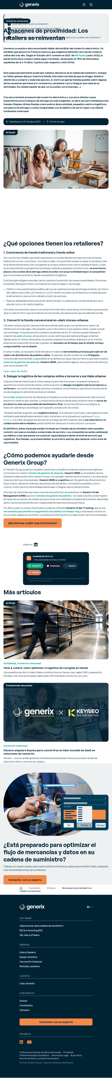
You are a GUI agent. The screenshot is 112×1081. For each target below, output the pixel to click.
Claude (35, 572)
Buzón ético (76, 1055)
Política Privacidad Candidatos (34, 1055)
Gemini (72, 566)
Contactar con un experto (56, 1022)
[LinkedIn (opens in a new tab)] (35, 544)
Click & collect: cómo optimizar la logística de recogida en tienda (46, 667)
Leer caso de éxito (15, 371)
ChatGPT (36, 566)
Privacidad (68, 1052)
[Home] (21, 888)
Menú (91, 4)
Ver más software (29, 935)
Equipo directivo (28, 957)
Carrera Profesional (31, 961)
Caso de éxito (27, 983)
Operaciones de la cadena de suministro (41, 925)
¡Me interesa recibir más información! (32, 523)
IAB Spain (80, 55)
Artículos (51, 888)
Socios (23, 1000)
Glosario (24, 1010)
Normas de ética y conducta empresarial (39, 1058)
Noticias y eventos (30, 966)
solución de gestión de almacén (21, 362)
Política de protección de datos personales (40, 1052)
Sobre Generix (28, 952)
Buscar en (84, 4)
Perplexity (55, 566)
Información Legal (59, 1055)
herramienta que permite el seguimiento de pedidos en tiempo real (41, 511)
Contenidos (34, 888)
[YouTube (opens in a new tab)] (29, 1042)
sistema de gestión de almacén (45, 473)
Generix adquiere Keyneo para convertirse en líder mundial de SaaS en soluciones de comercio (49, 752)
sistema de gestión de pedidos (54, 495)
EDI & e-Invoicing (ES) (31, 930)
